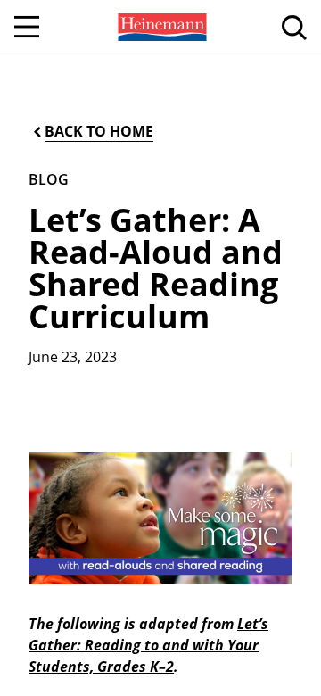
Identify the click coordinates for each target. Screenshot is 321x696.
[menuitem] (160, 27)
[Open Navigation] (26, 26)
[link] (160, 27)
